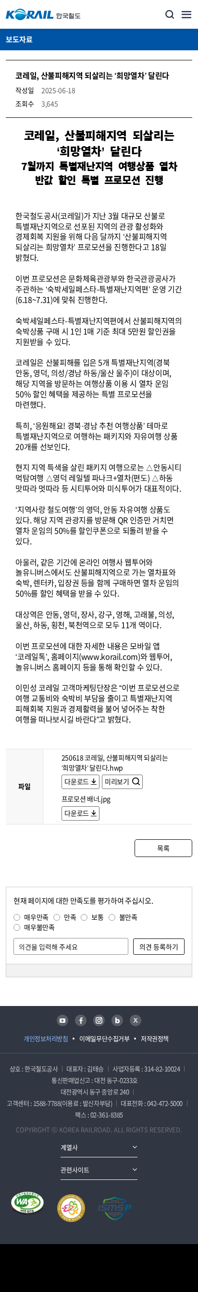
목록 (163, 848)
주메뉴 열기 (186, 14)
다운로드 (76, 781)
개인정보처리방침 (46, 1038)
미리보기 (117, 781)
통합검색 (169, 14)
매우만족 (36, 917)
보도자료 (19, 39)
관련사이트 (75, 1169)
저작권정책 (155, 1038)
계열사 (69, 1147)
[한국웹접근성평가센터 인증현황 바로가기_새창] (27, 1208)
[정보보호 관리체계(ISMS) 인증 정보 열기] (115, 1208)
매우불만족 (39, 927)
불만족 (128, 917)
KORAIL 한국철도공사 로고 (43, 14)
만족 (70, 917)
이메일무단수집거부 (104, 1038)
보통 (97, 917)
